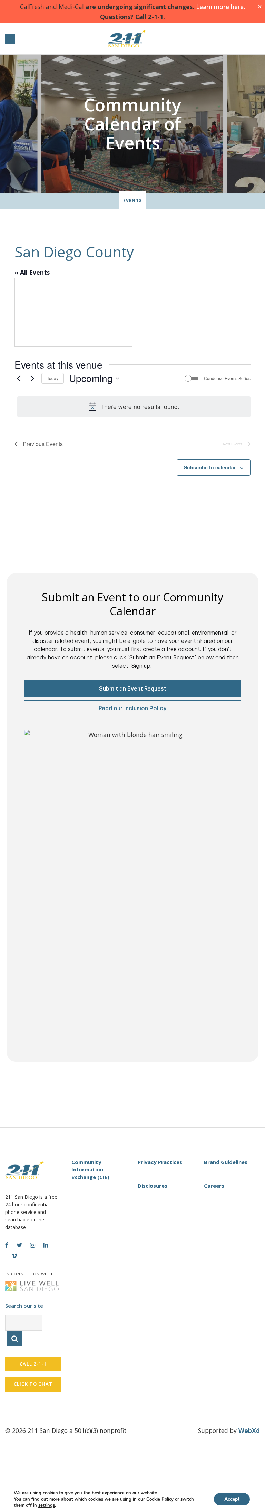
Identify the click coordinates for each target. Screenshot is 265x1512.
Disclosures (152, 1185)
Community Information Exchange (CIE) (90, 1169)
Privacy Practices (160, 1162)
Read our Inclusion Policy (132, 708)
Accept (231, 1499)
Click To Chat (33, 1384)
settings (46, 1505)
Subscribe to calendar (210, 467)
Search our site (24, 1305)
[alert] (134, 406)
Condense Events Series (227, 378)
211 (132, 38)
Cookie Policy (160, 1499)
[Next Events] (32, 378)
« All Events (32, 272)
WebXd (249, 1430)
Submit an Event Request (132, 688)
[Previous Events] (18, 378)
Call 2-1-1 (33, 1364)
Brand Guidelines (225, 1162)
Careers (214, 1185)
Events (132, 200)
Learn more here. (219, 6)
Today (52, 378)
